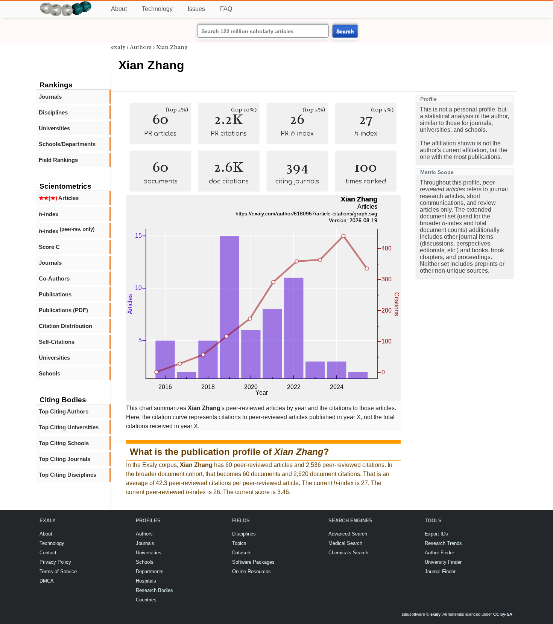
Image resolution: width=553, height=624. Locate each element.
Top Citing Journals (64, 459)
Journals (50, 96)
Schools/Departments (67, 144)
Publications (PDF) (63, 310)
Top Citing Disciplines (67, 474)
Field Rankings (58, 160)
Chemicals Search (348, 552)
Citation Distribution (65, 326)
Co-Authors (54, 278)
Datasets (242, 552)
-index (48, 214)
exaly (118, 47)
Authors (141, 47)
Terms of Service (58, 571)
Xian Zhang (172, 47)
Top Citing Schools (64, 443)
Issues (196, 9)
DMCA (47, 581)
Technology (157, 9)
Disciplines (53, 112)
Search (345, 31)
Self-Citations (56, 342)
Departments (150, 571)
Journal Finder (440, 571)
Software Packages (253, 562)
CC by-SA (502, 614)
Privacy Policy (55, 562)
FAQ (226, 9)
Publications (55, 294)
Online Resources (251, 571)
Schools (49, 373)
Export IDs (436, 534)
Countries (146, 600)
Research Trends (443, 543)
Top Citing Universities (69, 427)
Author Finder (439, 552)
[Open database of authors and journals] (66, 4)
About (119, 9)
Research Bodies (154, 590)
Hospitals (146, 581)
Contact (48, 552)
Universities (54, 128)
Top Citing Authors (63, 411)
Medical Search (345, 543)
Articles (59, 198)
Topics (239, 543)
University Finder (443, 562)
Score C (49, 247)
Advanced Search (347, 534)
